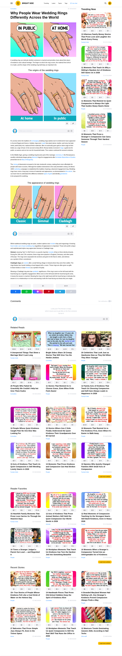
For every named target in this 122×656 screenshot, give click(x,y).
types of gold (48, 173)
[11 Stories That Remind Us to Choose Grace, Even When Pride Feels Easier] (61, 372)
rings (61, 148)
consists (51, 252)
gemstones (63, 173)
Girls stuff (84, 636)
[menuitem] (46, 3)
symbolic (36, 271)
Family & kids (85, 42)
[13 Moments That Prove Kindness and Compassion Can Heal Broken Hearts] (61, 451)
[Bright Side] (25, 3)
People (83, 109)
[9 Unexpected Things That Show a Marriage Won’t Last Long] (25, 339)
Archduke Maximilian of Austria (65, 157)
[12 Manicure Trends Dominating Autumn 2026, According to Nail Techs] (96, 615)
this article (69, 171)
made (44, 143)
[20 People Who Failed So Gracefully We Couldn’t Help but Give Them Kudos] (25, 372)
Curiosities (13, 8)
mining (15, 164)
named (26, 263)
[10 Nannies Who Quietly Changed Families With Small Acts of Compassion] (96, 451)
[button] (20, 286)
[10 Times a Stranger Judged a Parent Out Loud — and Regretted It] (25, 536)
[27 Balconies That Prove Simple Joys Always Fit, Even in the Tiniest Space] (25, 615)
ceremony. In (59, 155)
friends (28, 267)
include (52, 243)
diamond (35, 157)
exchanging (35, 141)
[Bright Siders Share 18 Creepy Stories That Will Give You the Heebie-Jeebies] (61, 339)
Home (12, 636)
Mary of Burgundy (27, 159)
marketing (17, 169)
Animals (48, 524)
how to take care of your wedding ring (22, 246)
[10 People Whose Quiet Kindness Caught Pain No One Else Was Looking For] (25, 415)
